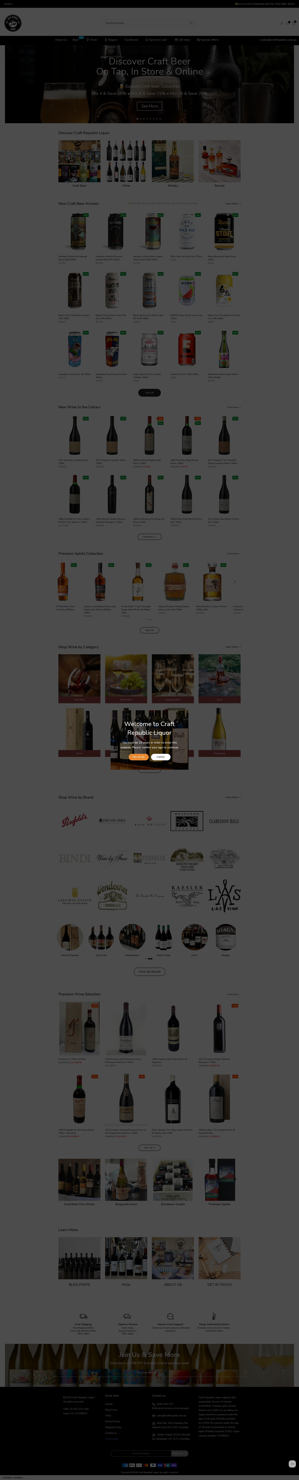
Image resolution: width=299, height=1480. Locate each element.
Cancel (161, 757)
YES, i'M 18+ (139, 757)
